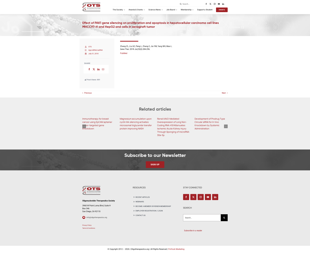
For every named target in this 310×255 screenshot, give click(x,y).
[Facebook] (89, 69)
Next (224, 93)
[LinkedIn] (98, 69)
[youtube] (219, 4)
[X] (94, 69)
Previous (88, 93)
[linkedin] (223, 4)
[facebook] (206, 4)
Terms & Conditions (88, 228)
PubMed (123, 53)
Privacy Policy (87, 225)
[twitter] (211, 4)
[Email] (103, 69)
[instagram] (215, 4)
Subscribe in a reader (192, 230)
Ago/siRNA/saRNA (95, 50)
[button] (84, 126)
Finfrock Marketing (176, 249)
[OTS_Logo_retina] (91, 3)
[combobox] (192, 4)
